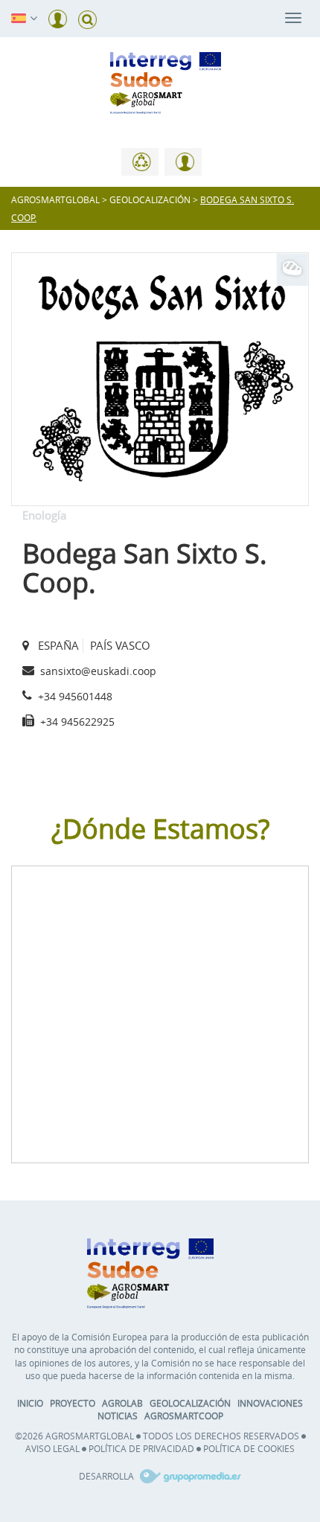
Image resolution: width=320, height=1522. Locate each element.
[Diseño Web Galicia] (188, 1476)
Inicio (30, 1403)
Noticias (117, 1416)
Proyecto (72, 1403)
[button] (18, 17)
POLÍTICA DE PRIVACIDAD (141, 1448)
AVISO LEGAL (52, 1448)
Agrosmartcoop (183, 1416)
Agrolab (122, 1403)
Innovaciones (270, 1403)
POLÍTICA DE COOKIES (249, 1448)
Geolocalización (190, 1403)
